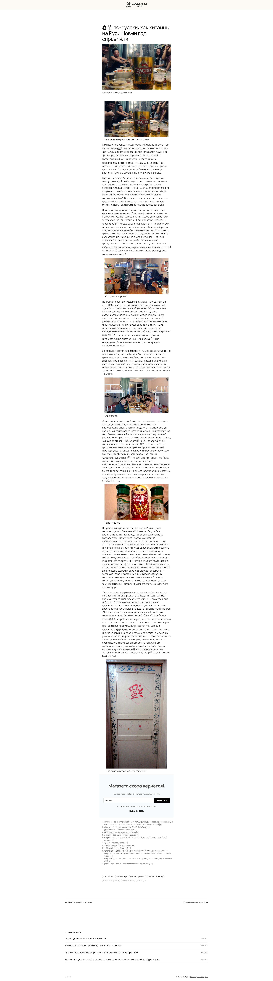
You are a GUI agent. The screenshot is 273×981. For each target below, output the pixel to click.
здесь (122, 842)
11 (114, 618)
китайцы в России (128, 881)
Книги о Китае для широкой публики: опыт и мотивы (93, 945)
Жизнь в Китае (108, 877)
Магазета (68, 977)
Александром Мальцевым (199, 977)
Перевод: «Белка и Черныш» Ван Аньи (86, 938)
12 (122, 628)
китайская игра (121, 877)
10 (129, 457)
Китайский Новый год (155, 877)
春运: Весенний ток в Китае (80, 902)
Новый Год (140, 881)
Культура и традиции (124, 93)
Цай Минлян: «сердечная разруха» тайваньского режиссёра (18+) (101, 952)
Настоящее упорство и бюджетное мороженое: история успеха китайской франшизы (112, 959)
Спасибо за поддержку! (194, 902)
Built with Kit (136, 811)
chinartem (112, 93)
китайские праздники (137, 877)
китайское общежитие (111, 881)
